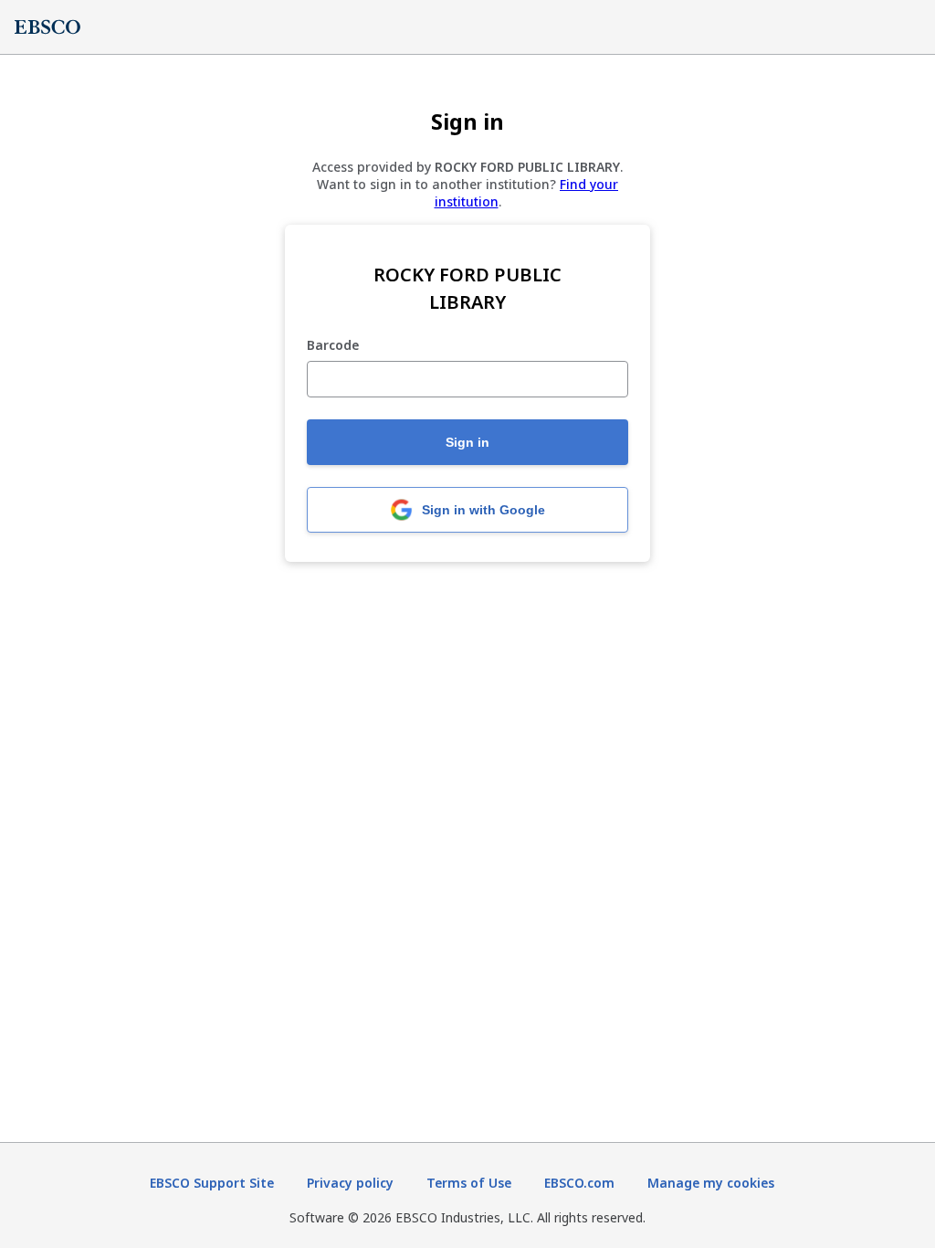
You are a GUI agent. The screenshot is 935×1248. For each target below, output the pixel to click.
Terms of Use (468, 1182)
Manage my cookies (710, 1182)
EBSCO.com (579, 1182)
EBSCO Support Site (212, 1182)
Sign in (467, 442)
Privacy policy (350, 1182)
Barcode (333, 346)
